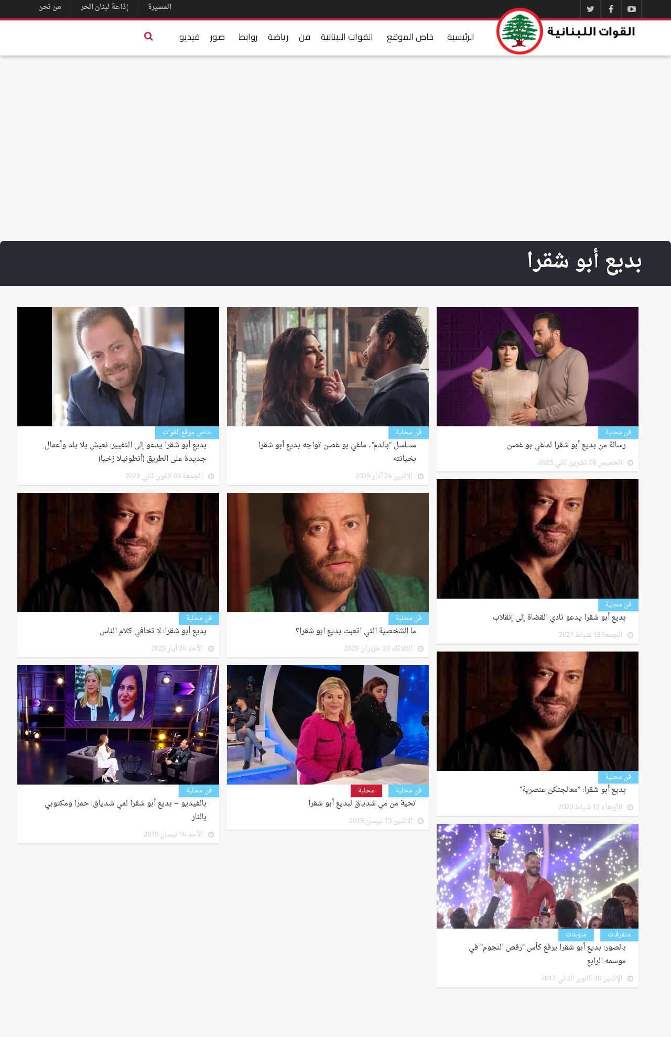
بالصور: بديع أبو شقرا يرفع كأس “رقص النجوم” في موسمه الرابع (547, 954)
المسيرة (159, 7)
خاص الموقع (410, 36)
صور (217, 36)
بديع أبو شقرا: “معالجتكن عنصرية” (573, 790)
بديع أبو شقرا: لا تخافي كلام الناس (153, 631)
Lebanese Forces (566, 31)
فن (304, 36)
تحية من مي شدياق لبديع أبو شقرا (362, 804)
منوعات (576, 935)
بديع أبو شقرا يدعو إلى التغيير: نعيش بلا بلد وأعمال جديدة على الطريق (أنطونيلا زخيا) (126, 452)
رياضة (278, 36)
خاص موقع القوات (187, 432)
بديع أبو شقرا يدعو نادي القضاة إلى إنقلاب (559, 618)
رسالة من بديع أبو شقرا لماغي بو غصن (566, 446)
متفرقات (619, 935)
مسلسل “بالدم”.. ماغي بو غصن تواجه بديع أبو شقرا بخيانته (337, 452)
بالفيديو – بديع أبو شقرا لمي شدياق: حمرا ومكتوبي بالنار (126, 810)
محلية (366, 791)
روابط (248, 36)
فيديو (189, 36)
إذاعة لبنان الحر (104, 7)
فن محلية (618, 432)
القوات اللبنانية (347, 36)
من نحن (49, 7)
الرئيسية (460, 36)
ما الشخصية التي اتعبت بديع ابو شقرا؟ (356, 631)
